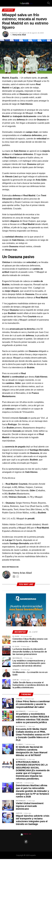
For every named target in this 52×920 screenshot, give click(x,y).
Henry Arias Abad (19, 35)
